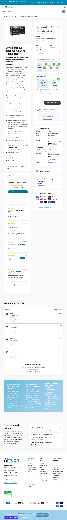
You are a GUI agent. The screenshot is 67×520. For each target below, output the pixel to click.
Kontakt (32, 2)
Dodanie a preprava (33, 469)
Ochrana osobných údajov (33, 477)
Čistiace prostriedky (58, 471)
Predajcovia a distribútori (43, 466)
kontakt (30, 463)
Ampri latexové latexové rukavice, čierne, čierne (26, 16)
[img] (11, 208)
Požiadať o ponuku (47, 118)
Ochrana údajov (44, 475)
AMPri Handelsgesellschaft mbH (45, 24)
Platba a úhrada (32, 467)
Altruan (8, 512)
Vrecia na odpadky (57, 473)
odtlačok (42, 469)
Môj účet (30, 465)
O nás (29, 474)
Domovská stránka (9, 16)
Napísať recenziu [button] (17, 192)
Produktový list (40, 183)
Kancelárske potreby (58, 481)
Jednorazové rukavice (56, 464)
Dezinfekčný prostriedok (56, 468)
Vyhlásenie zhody (41, 185)
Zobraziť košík (33, 371)
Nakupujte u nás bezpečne (44, 207)
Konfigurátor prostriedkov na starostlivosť (46, 2)
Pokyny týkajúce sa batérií (45, 481)
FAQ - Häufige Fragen (31, 485)
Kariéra (42, 463)
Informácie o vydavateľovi (31, 481)
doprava (30, 367)
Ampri (49, 131)
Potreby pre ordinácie (56, 478)
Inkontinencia (56, 475)
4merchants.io (12, 514)
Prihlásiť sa (61, 2)
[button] (2, 7)
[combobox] (33, 11)
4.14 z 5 (22, 185)
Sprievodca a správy (33, 471)
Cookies (42, 478)
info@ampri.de (52, 162)
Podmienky (43, 471)
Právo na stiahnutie (45, 473)
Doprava (38, 40)
